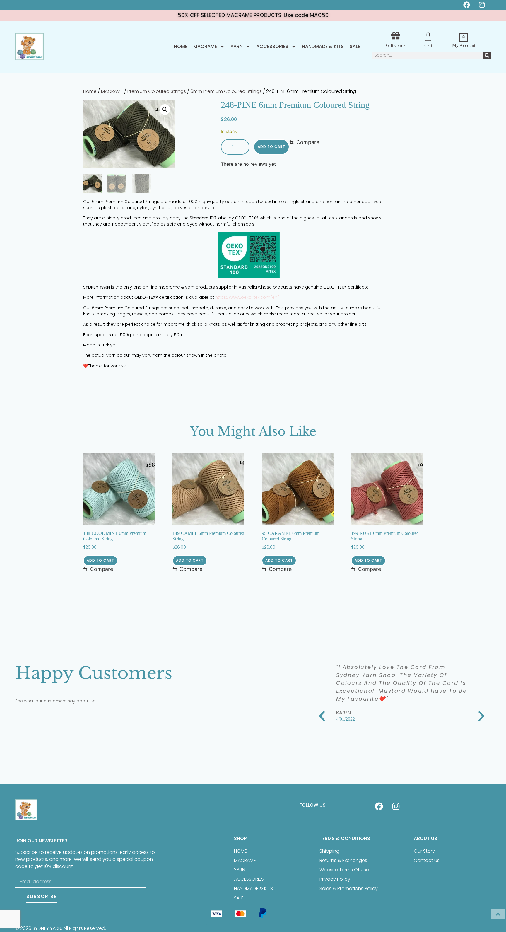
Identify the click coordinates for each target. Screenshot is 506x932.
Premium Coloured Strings (156, 91)
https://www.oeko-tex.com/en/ (247, 297)
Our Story (424, 851)
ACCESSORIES (272, 47)
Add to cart (271, 146)
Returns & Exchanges (343, 860)
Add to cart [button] (100, 560)
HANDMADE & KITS (323, 47)
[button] (165, 109)
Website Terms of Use (344, 869)
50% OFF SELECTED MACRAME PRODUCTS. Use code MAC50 (253, 15)
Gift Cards (395, 45)
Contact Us (427, 860)
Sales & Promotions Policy (348, 888)
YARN (236, 47)
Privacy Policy (334, 879)
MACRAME (205, 47)
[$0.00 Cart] (428, 36)
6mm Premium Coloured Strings (226, 91)
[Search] (487, 55)
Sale (355, 47)
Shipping (329, 851)
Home (180, 47)
